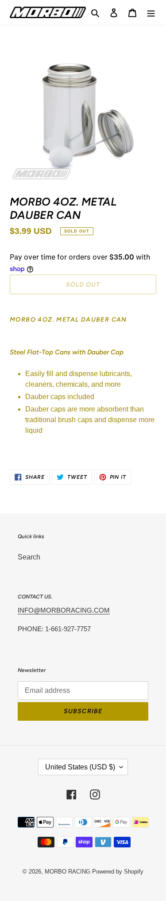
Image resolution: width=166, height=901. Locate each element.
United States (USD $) (80, 767)
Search (29, 557)
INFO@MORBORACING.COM (64, 610)
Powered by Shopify (117, 871)
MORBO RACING (67, 871)
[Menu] (151, 12)
